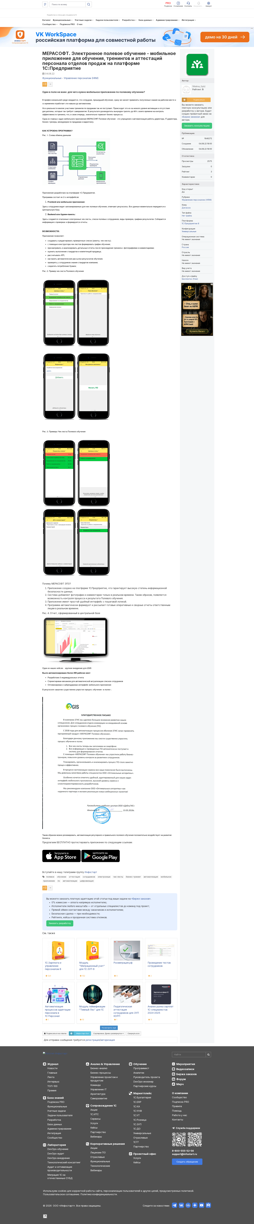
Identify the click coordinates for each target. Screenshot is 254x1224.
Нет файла (187, 215)
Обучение (140, 1064)
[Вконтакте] (181, 1206)
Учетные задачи (56, 1110)
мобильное (166, 877)
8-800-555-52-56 (183, 1150)
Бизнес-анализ (98, 1068)
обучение (61, 877)
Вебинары (96, 1136)
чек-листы (118, 877)
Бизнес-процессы (100, 1072)
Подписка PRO (55, 1102)
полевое (50, 877)
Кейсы (93, 1127)
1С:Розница (139, 1119)
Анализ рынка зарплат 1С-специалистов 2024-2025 (160, 1009)
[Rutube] (208, 1206)
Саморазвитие (98, 1098)
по (59, 881)
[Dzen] (195, 1206)
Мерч (180, 1084)
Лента (50, 1077)
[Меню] (45, 4)
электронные (104, 877)
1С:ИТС (94, 1114)
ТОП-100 (52, 1086)
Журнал (52, 1064)
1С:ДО (136, 1128)
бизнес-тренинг (133, 877)
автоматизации (70, 881)
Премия (51, 1090)
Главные (52, 1072)
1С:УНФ (137, 1110)
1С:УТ (136, 1115)
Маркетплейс (142, 1093)
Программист (141, 1068)
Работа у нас (179, 1115)
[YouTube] (201, 1206)
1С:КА (136, 1106)
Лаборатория (56, 1144)
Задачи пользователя (59, 1115)
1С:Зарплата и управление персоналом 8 (53, 965)
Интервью (53, 1081)
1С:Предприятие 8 (190, 223)
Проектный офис (144, 1153)
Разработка (54, 1119)
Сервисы (95, 1118)
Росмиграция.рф (123, 962)
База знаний (55, 1097)
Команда (95, 1085)
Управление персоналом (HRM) (197, 200)
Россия (185, 247)
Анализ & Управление (105, 1064)
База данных (54, 1124)
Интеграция (54, 1133)
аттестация (74, 877)
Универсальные (189, 231)
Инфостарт (91, 872)
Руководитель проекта (146, 1077)
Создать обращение (187, 1161)
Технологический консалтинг (63, 1162)
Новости (52, 1068)
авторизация (108, 1040)
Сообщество (54, 1137)
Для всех (186, 207)
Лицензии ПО (98, 1152)
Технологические (100, 1165)
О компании (180, 1093)
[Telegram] (174, 1206)
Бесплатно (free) (190, 279)
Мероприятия (185, 1064)
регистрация (93, 1040)
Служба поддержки (188, 1128)
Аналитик (138, 1072)
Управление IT (98, 1089)
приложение (49, 881)
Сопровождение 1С (103, 1105)
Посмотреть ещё (109, 1028)
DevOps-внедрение (58, 1158)
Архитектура (97, 1094)
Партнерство (98, 1132)
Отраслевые (97, 1157)
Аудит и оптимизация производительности (59, 1169)
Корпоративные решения (107, 1143)
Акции (93, 1109)
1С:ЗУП (137, 1124)
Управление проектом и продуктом (104, 1079)
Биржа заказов (186, 1074)
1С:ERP (137, 1102)
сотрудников (89, 877)
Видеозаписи (185, 1069)
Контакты (177, 1119)
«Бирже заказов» (141, 898)
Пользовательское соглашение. (61, 1194)
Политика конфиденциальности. (98, 1194)
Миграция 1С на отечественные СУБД (59, 1176)
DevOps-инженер (143, 1081)
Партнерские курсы (144, 1086)
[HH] (188, 1206)
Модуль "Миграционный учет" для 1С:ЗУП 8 (92, 965)
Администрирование (59, 1128)
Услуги (94, 1123)
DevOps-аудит (55, 1153)
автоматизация (151, 877)
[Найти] (208, 1054)
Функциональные (57, 1106)
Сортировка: (108, 1033)
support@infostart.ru (184, 1154)
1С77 (136, 1142)
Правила (177, 1106)
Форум (181, 1079)
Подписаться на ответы (56, 1033)
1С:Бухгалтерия (142, 1097)
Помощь (177, 1110)
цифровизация (87, 881)
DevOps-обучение (57, 1149)
